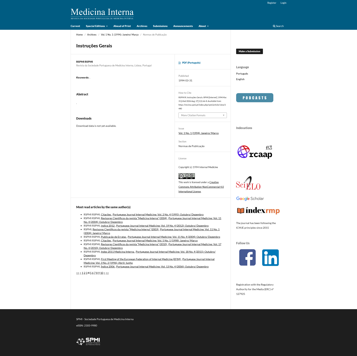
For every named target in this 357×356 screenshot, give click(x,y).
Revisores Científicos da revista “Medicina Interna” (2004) (134, 218)
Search (279, 26)
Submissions (160, 26)
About (203, 26)
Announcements (183, 26)
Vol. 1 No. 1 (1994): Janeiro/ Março (120, 34)
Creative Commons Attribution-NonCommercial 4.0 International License (201, 187)
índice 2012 (108, 225)
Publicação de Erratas (114, 236)
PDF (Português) (191, 62)
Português (242, 73)
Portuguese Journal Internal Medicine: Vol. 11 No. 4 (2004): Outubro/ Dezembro (174, 236)
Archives (142, 26)
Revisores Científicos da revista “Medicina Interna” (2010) (134, 244)
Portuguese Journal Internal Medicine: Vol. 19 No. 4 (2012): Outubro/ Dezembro (162, 225)
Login (283, 2)
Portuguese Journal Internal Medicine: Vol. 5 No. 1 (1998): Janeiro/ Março (155, 240)
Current (75, 26)
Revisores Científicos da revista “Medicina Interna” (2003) (126, 229)
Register (271, 2)
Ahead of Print (122, 26)
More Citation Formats (193, 115)
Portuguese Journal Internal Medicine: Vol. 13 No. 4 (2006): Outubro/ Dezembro (162, 266)
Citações (106, 214)
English (240, 79)
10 (101, 272)
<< (77, 272)
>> (107, 272)
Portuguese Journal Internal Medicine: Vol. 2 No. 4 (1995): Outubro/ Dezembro (158, 214)
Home (79, 34)
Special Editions (95, 26)
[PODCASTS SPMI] (254, 101)
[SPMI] (88, 345)
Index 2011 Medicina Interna (118, 251)
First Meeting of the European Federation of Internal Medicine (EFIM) (141, 259)
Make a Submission (249, 51)
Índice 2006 (108, 266)
